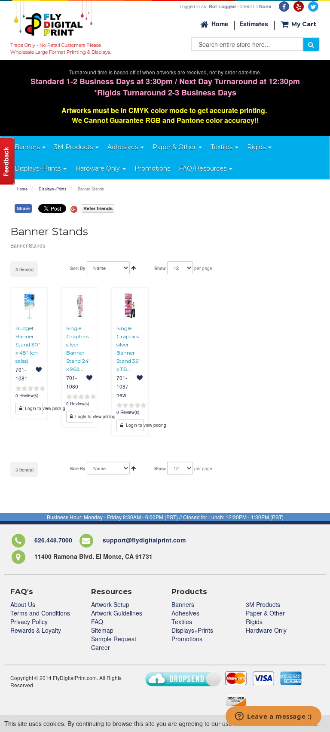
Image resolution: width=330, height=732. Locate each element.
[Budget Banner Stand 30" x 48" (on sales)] (29, 306)
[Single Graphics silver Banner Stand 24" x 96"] (80, 306)
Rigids (254, 621)
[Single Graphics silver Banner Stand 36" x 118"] (130, 306)
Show (160, 268)
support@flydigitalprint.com (144, 540)
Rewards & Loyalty (35, 630)
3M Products (263, 604)
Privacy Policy (29, 621)
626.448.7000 (53, 540)
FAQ (97, 621)
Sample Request (113, 638)
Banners (182, 604)
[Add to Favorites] (39, 369)
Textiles (181, 621)
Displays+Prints (53, 189)
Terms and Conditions (40, 613)
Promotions (186, 638)
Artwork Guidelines (116, 613)
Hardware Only (266, 630)
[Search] (311, 44)
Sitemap (102, 630)
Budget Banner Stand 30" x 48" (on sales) (27, 344)
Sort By (78, 268)
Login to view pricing (33, 408)
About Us (22, 604)
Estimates (253, 23)
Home (219, 23)
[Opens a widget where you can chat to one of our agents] (273, 717)
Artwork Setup (110, 604)
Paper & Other (265, 613)
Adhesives (185, 613)
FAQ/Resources (203, 168)
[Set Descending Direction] (133, 267)
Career (100, 647)
